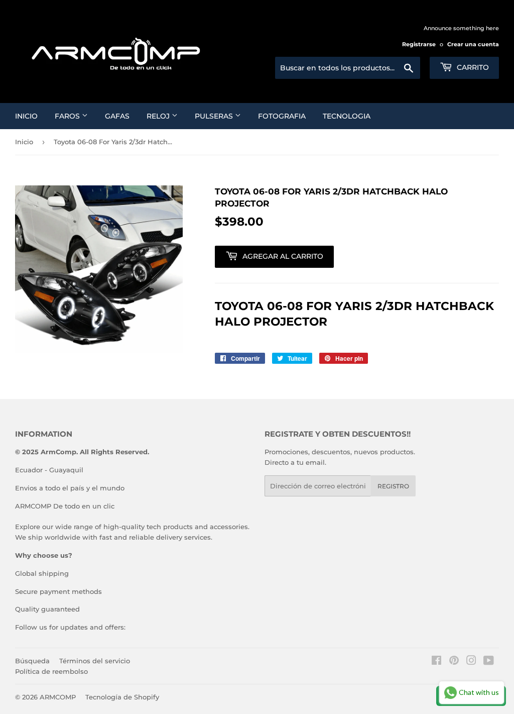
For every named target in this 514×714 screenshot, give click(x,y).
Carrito (472, 67)
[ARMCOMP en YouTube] (488, 662)
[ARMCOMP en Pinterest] (454, 662)
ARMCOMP (58, 697)
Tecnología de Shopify (122, 697)
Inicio (26, 116)
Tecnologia (346, 116)
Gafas (117, 116)
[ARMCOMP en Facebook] (436, 662)
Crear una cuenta (473, 44)
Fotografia (282, 116)
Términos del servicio (94, 661)
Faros (68, 116)
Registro (393, 486)
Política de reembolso (51, 671)
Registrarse (419, 44)
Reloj (159, 116)
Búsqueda (32, 661)
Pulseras (215, 116)
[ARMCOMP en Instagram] (471, 662)
